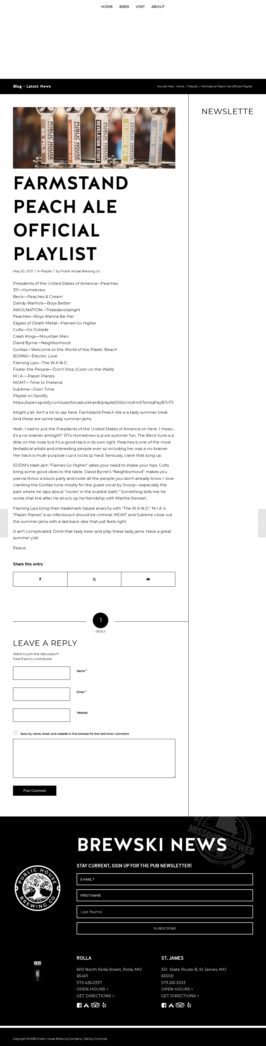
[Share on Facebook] (40, 579)
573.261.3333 (173, 982)
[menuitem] (107, 6)
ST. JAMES (173, 958)
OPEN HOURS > (93, 989)
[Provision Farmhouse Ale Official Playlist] (262, 523)
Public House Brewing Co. (81, 271)
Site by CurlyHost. (96, 1039)
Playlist (46, 271)
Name (82, 671)
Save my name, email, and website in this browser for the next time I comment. (74, 734)
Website (82, 713)
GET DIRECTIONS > (96, 995)
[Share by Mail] (148, 579)
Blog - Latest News (32, 86)
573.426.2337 (89, 982)
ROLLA (84, 958)
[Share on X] (94, 579)
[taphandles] (94, 138)
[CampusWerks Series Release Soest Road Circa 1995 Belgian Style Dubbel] (4, 523)
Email (82, 692)
